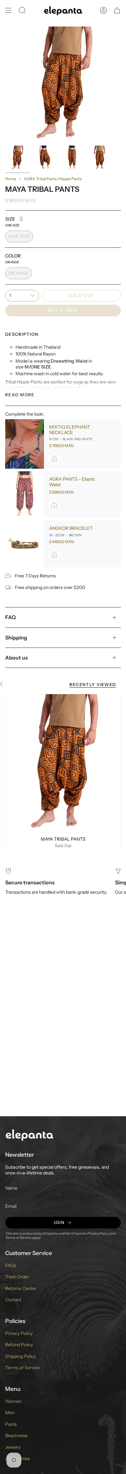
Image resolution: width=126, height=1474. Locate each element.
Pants (11, 1424)
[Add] (54, 458)
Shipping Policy (20, 1356)
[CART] (117, 10)
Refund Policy (19, 1345)
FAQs (10, 1265)
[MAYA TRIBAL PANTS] (63, 763)
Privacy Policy (98, 1233)
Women (13, 1401)
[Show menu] (8, 10)
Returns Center (21, 1288)
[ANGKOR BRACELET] (24, 543)
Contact (13, 1300)
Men (10, 1412)
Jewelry (13, 1447)
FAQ (10, 617)
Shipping (16, 637)
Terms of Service (18, 1238)
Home (10, 178)
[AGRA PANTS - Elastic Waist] (24, 494)
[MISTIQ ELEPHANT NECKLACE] (24, 444)
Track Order (17, 1277)
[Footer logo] (29, 1134)
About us (16, 657)
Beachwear (16, 1435)
